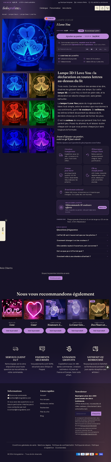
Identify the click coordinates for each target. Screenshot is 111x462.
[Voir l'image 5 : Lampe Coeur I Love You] (14, 140)
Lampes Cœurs (13, 14)
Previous (3, 315)
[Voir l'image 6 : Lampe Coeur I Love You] (41, 140)
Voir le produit (12, 331)
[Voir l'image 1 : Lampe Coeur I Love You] (14, 85)
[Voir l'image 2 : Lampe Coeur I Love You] (41, 85)
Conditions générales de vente (24, 445)
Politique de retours (82, 445)
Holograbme (18, 454)
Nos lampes (44, 399)
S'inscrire (96, 414)
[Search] (97, 8)
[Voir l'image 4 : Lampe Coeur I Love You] (41, 113)
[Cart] (107, 8)
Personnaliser (55, 8)
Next (107, 315)
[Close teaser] (6, 220)
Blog (42, 416)
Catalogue (44, 8)
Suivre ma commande (18, 395)
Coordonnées (60, 448)
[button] (2, 231)
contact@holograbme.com (20, 398)
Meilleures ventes (47, 404)
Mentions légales (44, 445)
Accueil (4, 14)
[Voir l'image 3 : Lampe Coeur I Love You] (14, 113)
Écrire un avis (55, 278)
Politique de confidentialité (88, 425)
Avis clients (66, 8)
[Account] (102, 8)
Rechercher (44, 408)
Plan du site (44, 412)
